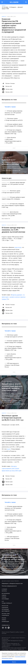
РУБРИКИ (4, 597)
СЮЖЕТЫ (4, 595)
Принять (14, 661)
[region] (14, 658)
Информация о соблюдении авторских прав (12, 583)
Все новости (6, 218)
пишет (8, 449)
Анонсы (4, 5)
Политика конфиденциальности (9, 586)
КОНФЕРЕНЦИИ (5, 621)
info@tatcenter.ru (6, 625)
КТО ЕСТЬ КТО (5, 605)
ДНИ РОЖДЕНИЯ (5, 611)
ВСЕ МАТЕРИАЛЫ (6, 593)
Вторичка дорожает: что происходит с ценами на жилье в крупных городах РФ (13, 297)
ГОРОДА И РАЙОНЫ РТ (7, 603)
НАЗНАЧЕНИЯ (5, 607)
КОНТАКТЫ (4, 590)
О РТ (3, 601)
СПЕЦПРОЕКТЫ (5, 615)
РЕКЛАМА (4, 617)
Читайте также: (10, 107)
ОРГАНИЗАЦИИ (5, 609)
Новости (4, 16)
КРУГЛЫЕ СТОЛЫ (6, 613)
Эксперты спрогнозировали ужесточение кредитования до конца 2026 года (11, 468)
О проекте (4, 589)
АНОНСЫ (4, 619)
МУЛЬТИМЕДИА (5, 598)
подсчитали (18, 247)
